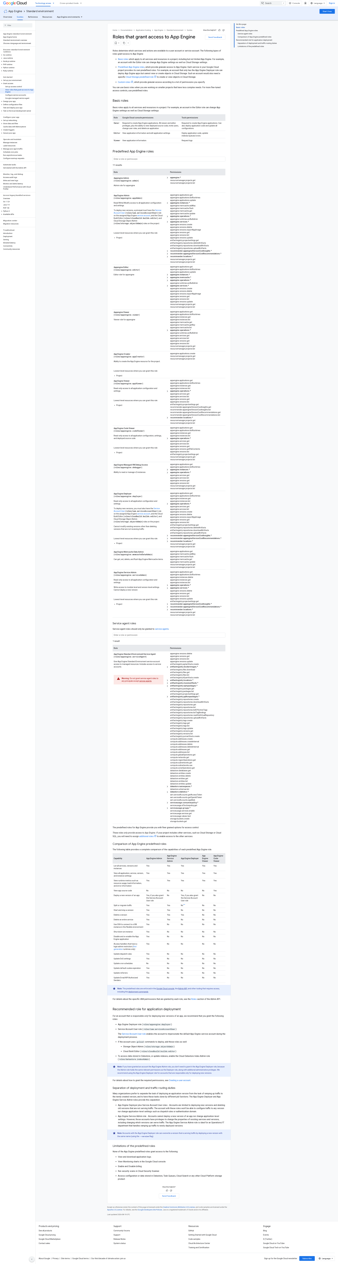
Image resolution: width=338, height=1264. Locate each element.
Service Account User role (134, 1034)
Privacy (56, 1258)
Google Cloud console (165, 989)
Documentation (126, 30)
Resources (47, 17)
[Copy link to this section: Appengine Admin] (132, 177)
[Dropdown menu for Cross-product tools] (82, 3)
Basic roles (123, 59)
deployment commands (138, 992)
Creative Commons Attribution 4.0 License (179, 1207)
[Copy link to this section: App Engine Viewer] (132, 380)
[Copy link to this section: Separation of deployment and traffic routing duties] (178, 1088)
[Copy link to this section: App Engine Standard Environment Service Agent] (158, 653)
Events (266, 1235)
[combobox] (273, 3)
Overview (7, 17)
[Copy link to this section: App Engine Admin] (132, 195)
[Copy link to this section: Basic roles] (131, 100)
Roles (194, 999)
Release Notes (120, 1239)
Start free (327, 11)
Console (296, 3)
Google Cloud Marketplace (49, 1239)
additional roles (146, 836)
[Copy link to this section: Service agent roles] (138, 623)
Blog (265, 1231)
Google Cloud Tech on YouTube (276, 1247)
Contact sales (44, 1243)
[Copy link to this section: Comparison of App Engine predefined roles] (169, 844)
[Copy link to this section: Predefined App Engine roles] (156, 151)
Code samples (194, 1239)
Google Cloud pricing (47, 1235)
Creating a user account (179, 1080)
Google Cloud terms (80, 1258)
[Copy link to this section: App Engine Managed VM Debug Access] (151, 464)
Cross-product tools (69, 3)
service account (143, 215)
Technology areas (43, 3)
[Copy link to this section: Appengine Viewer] (132, 312)
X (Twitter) (267, 1239)
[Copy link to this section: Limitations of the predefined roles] (157, 1146)
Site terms (65, 1258)
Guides (20, 17)
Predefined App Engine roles (131, 67)
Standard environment (40, 11)
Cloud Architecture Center (199, 1243)
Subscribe (307, 1258)
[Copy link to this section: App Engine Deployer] (134, 493)
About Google (44, 1258)
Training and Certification (198, 1247)
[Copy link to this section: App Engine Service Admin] (139, 572)
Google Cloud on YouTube (274, 1243)
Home (115, 30)
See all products (45, 1231)
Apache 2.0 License (114, 1210)
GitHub (191, 1231)
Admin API (182, 989)
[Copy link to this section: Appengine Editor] (131, 267)
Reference (33, 17)
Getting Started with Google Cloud (202, 1235)
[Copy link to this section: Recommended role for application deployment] (183, 1009)
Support (117, 1235)
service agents (162, 629)
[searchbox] (17, 25)
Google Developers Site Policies (150, 1210)
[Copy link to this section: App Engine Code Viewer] (137, 428)
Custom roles (124, 82)
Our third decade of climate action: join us (108, 1258)
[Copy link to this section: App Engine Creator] (133, 353)
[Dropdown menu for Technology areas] (54, 3)
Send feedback (215, 37)
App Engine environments (68, 17)
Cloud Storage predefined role (140, 77)
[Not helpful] (223, 30)
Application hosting (143, 30)
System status (120, 1243)
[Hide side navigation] (31, 1259)
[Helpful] (219, 30)
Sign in (332, 3)
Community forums (122, 1231)
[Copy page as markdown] (124, 43)
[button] (17, 55)
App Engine (15, 11)
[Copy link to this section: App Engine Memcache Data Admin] (146, 551)
